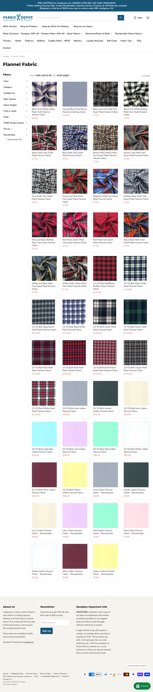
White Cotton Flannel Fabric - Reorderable (42, 573)
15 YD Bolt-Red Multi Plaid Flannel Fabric (42, 369)
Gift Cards (112, 40)
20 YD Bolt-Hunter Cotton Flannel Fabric (103, 410)
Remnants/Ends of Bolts (98, 33)
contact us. (29, 642)
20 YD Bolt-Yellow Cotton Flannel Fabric (73, 491)
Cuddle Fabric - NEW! (59, 40)
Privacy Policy (45, 673)
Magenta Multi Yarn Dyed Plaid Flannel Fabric (105, 197)
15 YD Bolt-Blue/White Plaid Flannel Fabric (74, 328)
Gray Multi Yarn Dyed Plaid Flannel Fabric (42, 197)
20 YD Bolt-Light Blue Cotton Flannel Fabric (42, 450)
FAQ (139, 40)
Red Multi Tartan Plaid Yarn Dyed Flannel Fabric (75, 241)
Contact (7, 47)
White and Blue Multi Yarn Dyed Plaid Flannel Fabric (43, 286)
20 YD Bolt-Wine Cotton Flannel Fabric (44, 491)
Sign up (46, 631)
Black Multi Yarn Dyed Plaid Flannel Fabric (42, 154)
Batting (41, 40)
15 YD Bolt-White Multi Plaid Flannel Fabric (43, 410)
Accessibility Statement (50, 676)
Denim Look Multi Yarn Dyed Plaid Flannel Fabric (136, 154)
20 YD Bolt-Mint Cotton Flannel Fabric (104, 450)
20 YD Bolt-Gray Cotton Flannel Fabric (74, 410)
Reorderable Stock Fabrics (128, 33)
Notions (78, 40)
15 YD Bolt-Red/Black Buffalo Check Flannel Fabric (104, 286)
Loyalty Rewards (95, 40)
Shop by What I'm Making (55, 26)
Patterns (29, 40)
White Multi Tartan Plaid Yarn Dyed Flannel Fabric (75, 285)
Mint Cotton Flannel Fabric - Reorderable (103, 532)
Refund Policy (31, 673)
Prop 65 (65, 676)
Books (18, 40)
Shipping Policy (17, 673)
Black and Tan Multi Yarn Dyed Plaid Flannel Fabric (105, 110)
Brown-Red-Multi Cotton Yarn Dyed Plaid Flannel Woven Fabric (105, 155)
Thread (7, 40)
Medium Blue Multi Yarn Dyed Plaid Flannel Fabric (136, 197)
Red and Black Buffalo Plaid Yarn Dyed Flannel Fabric (43, 242)
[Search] (121, 17)
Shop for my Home (83, 26)
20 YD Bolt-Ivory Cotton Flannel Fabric (135, 410)
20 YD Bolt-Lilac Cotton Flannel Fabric (74, 450)
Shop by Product (29, 26)
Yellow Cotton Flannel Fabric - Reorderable (103, 573)
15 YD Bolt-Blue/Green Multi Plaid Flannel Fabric (44, 328)
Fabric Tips (126, 40)
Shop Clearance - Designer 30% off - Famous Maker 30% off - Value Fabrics (42, 33)
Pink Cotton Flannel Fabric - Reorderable (134, 532)
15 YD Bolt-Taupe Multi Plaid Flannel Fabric (135, 369)
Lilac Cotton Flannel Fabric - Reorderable (73, 532)
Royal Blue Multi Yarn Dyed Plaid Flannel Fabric (136, 241)
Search (5, 673)
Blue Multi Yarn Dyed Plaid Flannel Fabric (73, 154)
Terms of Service (60, 673)
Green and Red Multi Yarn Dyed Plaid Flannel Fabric (74, 199)
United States (137, 665)
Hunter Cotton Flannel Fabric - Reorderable (134, 491)
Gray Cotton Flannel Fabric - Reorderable (103, 491)
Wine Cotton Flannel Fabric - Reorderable (73, 573)
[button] (138, 17)
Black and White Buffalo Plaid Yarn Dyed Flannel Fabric (136, 112)
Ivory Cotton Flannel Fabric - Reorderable (42, 532)
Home (6, 56)
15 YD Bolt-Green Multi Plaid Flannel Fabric (104, 328)
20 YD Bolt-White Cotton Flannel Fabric (136, 450)
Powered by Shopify (10, 684)
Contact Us (7, 679)
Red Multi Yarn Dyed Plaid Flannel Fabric (103, 241)
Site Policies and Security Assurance (17, 676)
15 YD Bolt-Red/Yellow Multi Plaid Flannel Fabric (105, 369)
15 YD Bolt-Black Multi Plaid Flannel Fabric (135, 285)
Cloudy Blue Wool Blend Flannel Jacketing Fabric (75, 110)
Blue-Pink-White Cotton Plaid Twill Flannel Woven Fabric (43, 112)
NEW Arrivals (10, 26)
